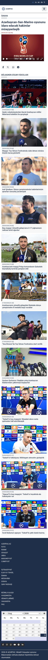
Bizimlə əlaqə (7, 593)
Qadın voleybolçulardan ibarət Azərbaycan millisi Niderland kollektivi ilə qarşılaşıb (21, 113)
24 (13, 635)
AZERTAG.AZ (6, 544)
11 (19, 628)
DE (42, 2)
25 (19, 635)
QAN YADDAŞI (6, 584)
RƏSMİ (3, 550)
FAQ (2, 604)
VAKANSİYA (5, 601)
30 (6, 638)
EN (39, 2)
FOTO (3, 547)
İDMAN (4, 16)
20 (33, 632)
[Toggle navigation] (43, 8)
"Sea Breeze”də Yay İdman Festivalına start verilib (22, 344)
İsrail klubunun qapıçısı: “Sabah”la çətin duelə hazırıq (23, 533)
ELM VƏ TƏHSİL (7, 573)
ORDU (3, 556)
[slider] (10, 59)
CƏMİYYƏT (5, 561)
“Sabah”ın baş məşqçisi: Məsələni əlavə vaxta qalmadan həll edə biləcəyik (20, 420)
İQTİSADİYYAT (6, 570)
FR (44, 2)
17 (13, 632)
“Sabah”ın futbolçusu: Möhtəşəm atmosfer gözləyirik (23, 458)
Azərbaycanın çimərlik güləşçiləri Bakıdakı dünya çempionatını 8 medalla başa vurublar (21, 306)
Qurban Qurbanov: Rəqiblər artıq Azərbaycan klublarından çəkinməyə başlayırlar (20, 381)
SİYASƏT (4, 553)
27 (33, 635)
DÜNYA (4, 581)
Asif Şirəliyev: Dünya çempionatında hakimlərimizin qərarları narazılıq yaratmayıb (22, 190)
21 (39, 632)
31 (13, 638)
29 (45, 635)
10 (13, 628)
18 (19, 632)
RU (36, 2)
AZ (33, 2)
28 (39, 635)
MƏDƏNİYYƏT (6, 559)
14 (39, 628)
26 (26, 635)
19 (26, 632)
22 (45, 632)
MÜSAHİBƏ (5, 578)
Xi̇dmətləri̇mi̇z (7, 598)
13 (33, 628)
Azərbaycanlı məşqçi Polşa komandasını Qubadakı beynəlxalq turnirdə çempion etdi (22, 268)
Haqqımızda (6, 596)
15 (45, 628)
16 (6, 632)
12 (26, 628)
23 (6, 635)
